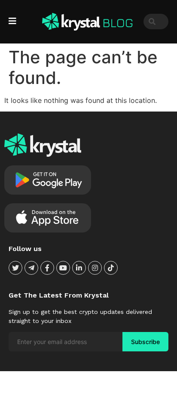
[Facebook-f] (47, 268)
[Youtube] (63, 268)
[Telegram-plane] (31, 268)
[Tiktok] (111, 268)
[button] (13, 21)
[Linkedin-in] (79, 268)
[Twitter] (15, 268)
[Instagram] (95, 268)
